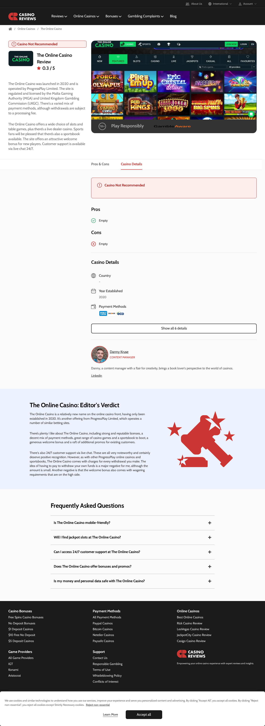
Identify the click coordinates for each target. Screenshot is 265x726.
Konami (13, 670)
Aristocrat (14, 675)
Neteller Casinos (103, 635)
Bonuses (112, 16)
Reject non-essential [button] (98, 705)
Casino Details (131, 164)
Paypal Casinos (103, 623)
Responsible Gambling (107, 664)
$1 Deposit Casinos (20, 629)
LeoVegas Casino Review (193, 629)
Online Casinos (84, 16)
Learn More (110, 714)
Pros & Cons (100, 164)
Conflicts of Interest (105, 681)
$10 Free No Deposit (21, 635)
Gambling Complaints (144, 16)
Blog (173, 16)
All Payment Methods (107, 617)
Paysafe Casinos (103, 641)
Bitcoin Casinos (103, 629)
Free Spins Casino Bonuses (25, 617)
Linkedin (96, 375)
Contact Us (100, 658)
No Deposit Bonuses (21, 623)
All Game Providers (21, 658)
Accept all (144, 714)
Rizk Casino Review (189, 623)
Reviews (57, 16)
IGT (10, 664)
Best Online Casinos (190, 617)
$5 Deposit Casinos (21, 641)
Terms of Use (101, 670)
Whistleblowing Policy (107, 675)
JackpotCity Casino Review (194, 635)
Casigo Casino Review (191, 641)
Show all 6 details (174, 328)
